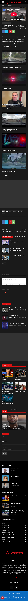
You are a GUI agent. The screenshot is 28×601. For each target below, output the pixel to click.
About (9, 593)
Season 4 (17, 389)
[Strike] (9, 284)
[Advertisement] (14, 194)
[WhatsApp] (13, 31)
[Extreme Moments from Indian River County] (5, 250)
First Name (4, 437)
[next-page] (5, 263)
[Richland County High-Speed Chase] (5, 242)
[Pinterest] (10, 31)
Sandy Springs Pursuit (9, 130)
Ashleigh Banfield (15, 476)
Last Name (4, 441)
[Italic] (5, 284)
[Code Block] (16, 284)
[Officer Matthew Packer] (14, 422)
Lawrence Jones (15, 468)
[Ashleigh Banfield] (5, 478)
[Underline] (7, 284)
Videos (3, 22)
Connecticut (8, 211)
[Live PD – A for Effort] (21, 386)
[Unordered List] (12, 284)
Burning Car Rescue (8, 109)
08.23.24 (12, 46)
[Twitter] (6, 31)
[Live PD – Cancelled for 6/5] (7, 398)
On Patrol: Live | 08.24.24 (20, 231)
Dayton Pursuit (7, 88)
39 (6, 175)
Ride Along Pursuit (8, 150)
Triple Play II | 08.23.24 (7, 231)
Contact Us (18, 593)
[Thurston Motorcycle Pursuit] (5, 310)
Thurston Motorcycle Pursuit (12, 67)
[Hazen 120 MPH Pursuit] (5, 257)
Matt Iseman (14, 483)
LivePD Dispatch (12, 309)
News (3, 375)
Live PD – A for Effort (20, 391)
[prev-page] (3, 263)
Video (3, 213)
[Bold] (3, 284)
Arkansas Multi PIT (8, 171)
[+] (22, 284)
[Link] (18, 284)
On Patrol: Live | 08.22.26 (16, 323)
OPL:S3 (14, 211)
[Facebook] (3, 31)
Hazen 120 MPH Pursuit (17, 256)
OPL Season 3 (9, 5)
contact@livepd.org (17, 577)
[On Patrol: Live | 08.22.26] (5, 325)
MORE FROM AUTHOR (19, 237)
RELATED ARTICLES (7, 237)
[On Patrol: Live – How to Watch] (7, 373)
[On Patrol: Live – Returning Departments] (7, 386)
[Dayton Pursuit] (5, 318)
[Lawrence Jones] (5, 470)
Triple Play (20, 211)
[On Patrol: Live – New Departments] (21, 373)
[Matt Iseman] (5, 485)
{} (19, 284)
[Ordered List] (10, 284)
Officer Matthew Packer (9, 427)
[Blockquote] (14, 284)
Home (3, 5)
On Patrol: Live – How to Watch (18, 496)
